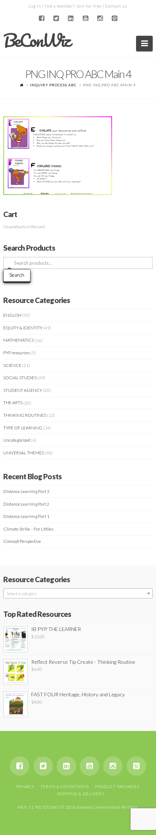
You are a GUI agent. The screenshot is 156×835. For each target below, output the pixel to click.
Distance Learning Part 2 (26, 504)
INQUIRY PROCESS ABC (53, 85)
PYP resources (16, 352)
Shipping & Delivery (80, 793)
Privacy (25, 786)
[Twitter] (56, 18)
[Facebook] (41, 18)
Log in (35, 6)
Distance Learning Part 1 (26, 516)
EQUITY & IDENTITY (22, 327)
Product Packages (117, 786)
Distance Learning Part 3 (26, 491)
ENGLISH (12, 315)
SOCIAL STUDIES (20, 377)
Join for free (89, 6)
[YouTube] (85, 18)
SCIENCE (12, 365)
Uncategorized (16, 440)
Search (16, 275)
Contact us (116, 6)
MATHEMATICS (18, 340)
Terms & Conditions (64, 786)
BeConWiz (36, 40)
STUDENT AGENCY (22, 390)
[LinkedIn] (71, 18)
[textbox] (78, 594)
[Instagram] (100, 18)
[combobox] (78, 593)
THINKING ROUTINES (24, 415)
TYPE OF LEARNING (22, 428)
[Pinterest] (114, 18)
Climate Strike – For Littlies (28, 529)
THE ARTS (12, 402)
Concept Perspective (22, 541)
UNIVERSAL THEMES (23, 452)
